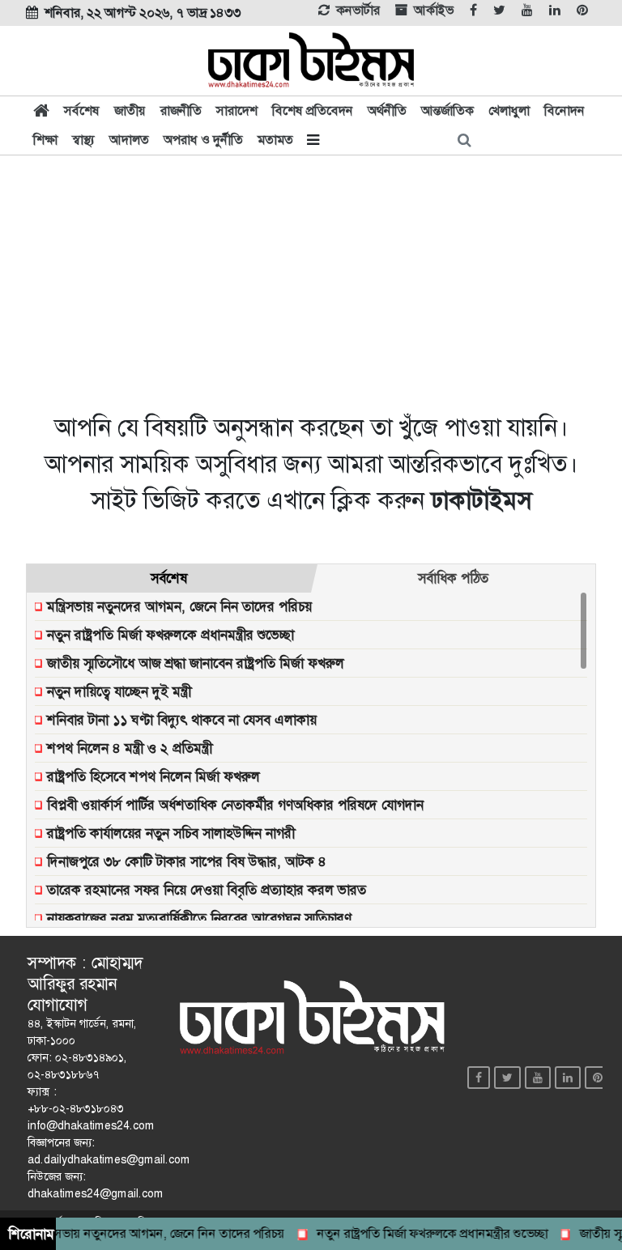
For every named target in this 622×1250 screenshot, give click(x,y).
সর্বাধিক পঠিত (453, 578)
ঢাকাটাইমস (481, 500)
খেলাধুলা (509, 110)
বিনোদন (564, 110)
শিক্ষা (45, 139)
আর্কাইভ (434, 10)
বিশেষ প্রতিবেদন (312, 110)
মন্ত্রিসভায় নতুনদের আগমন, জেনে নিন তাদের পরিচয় (152, 1233)
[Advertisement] (311, 281)
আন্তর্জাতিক (447, 110)
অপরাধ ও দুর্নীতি (203, 139)
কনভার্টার (358, 10)
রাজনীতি (181, 110)
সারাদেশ (237, 110)
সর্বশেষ (82, 110)
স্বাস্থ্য (83, 139)
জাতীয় (130, 110)
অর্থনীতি (387, 110)
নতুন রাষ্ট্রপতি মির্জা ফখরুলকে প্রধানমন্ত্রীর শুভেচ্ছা (423, 1233)
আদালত (129, 139)
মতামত (275, 139)
